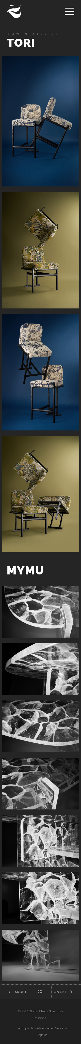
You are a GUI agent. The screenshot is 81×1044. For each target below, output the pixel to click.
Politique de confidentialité (35, 1028)
